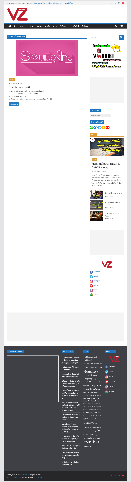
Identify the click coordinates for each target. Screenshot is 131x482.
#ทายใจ (85, 382)
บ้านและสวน (87, 427)
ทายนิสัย (88, 423)
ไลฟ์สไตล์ (63, 26)
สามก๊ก (47, 26)
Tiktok (95, 290)
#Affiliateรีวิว (88, 360)
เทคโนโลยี (75, 26)
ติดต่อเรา (85, 26)
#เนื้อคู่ (86, 395)
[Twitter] (100, 127)
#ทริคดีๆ (97, 379)
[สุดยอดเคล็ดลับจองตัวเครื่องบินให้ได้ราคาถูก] (107, 147)
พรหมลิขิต (94, 427)
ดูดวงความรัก (92, 419)
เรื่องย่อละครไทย (94, 447)
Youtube (96, 285)
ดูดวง (21, 26)
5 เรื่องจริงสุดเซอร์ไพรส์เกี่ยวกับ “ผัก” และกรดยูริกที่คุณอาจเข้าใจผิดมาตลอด (70, 438)
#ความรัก (90, 367)
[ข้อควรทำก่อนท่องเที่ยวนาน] (96, 194)
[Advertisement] (107, 90)
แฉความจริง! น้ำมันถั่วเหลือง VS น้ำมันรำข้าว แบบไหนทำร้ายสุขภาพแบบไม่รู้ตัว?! (71, 360)
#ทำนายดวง (87, 386)
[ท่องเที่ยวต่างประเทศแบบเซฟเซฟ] (96, 205)
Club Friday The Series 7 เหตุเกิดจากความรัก (92, 403)
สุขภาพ (31, 26)
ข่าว (15, 26)
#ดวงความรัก (89, 378)
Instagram (97, 281)
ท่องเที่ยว (39, 26)
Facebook (96, 272)
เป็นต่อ (98, 438)
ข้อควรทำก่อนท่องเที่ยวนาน (113, 193)
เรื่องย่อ (87, 442)
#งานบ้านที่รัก (88, 375)
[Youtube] (108, 127)
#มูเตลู (94, 385)
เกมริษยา (94, 438)
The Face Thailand (96, 416)
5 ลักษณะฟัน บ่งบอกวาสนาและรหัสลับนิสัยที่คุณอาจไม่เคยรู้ (70, 455)
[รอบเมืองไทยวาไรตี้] (47, 58)
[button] (24, 26)
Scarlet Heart (87, 416)
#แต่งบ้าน (92, 395)
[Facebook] (96, 127)
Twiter (95, 276)
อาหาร (55, 26)
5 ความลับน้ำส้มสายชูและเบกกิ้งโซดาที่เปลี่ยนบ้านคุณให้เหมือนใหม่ (71, 417)
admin (22, 83)
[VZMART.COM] (9, 26)
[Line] (92, 127)
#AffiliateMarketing (91, 357)
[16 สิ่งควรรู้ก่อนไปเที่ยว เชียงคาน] (96, 216)
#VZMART (88, 363)
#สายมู (86, 392)
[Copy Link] (104, 127)
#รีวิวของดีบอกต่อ (94, 389)
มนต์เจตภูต (93, 431)
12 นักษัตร (92, 398)
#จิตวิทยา (97, 375)
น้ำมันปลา (97, 424)
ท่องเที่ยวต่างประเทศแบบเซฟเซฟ (112, 204)
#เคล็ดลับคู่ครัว (94, 392)
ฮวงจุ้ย (89, 438)
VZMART (96, 294)
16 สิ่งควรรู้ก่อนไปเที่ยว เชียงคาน (112, 215)
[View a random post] (121, 26)
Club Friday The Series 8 (91, 406)
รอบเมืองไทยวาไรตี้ (19, 87)
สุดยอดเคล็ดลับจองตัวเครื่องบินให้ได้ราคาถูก (106, 165)
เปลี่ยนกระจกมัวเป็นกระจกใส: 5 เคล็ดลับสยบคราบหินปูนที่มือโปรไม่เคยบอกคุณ (71, 383)
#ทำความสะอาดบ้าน (95, 382)
